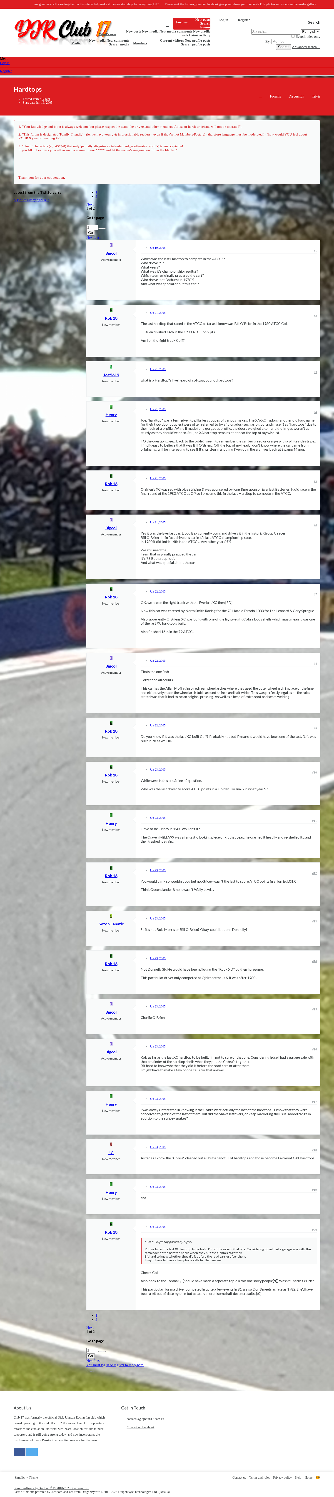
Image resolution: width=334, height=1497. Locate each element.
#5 (315, 481)
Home (167, 25)
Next (89, 204)
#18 (314, 1150)
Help (298, 1477)
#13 (314, 921)
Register (6, 71)
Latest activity (199, 35)
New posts (202, 19)
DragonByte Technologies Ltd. (138, 1492)
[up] (100, 228)
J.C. (111, 1152)
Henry (111, 414)
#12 (314, 873)
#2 (315, 315)
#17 (314, 1101)
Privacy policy (282, 1477)
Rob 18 (111, 318)
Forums (182, 22)
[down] (104, 228)
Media (76, 43)
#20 (314, 1229)
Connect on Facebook (141, 1427)
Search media (119, 44)
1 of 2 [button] (90, 208)
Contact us (239, 1477)
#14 (314, 961)
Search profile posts (195, 44)
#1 (315, 250)
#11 (314, 820)
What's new (107, 34)
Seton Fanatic (111, 924)
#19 (314, 1189)
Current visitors (172, 40)
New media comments (176, 31)
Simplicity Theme (26, 1477)
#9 (315, 728)
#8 (315, 663)
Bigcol (46, 99)
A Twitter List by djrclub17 (31, 200)
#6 (315, 525)
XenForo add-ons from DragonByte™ (75, 1492)
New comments (118, 40)
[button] (190, 22)
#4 (315, 412)
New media (150, 31)
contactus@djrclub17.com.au (145, 1419)
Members (140, 43)
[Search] (255, 20)
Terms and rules (259, 1477)
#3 (315, 372)
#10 (314, 772)
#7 (315, 594)
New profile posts (197, 40)
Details (164, 1492)
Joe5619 (111, 374)
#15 (314, 1009)
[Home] (260, 97)
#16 (314, 1049)
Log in (5, 63)
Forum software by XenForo (51, 1488)
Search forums (205, 25)
